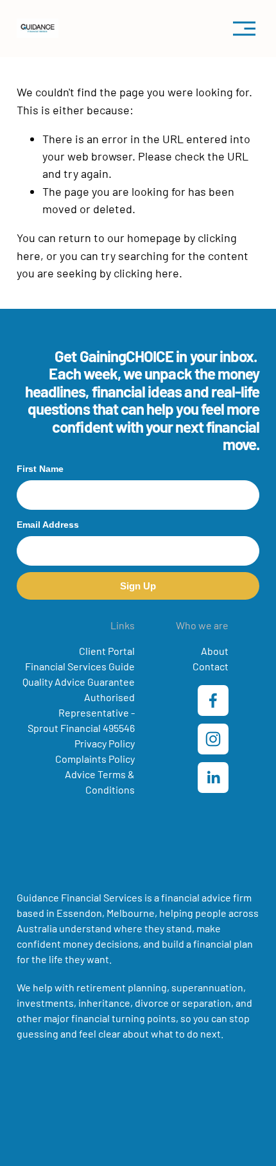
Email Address (48, 524)
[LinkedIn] (213, 777)
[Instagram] (213, 739)
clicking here (146, 273)
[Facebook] (213, 700)
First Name (40, 469)
